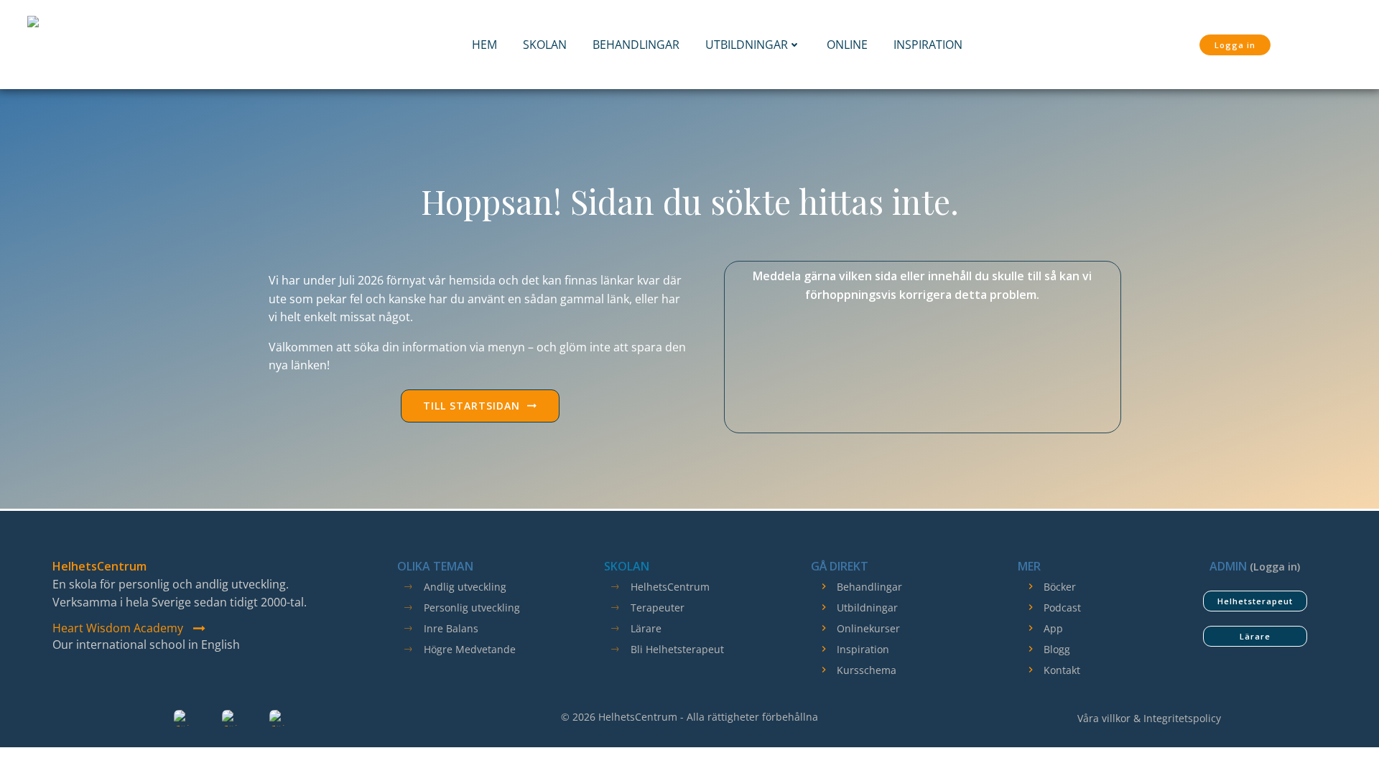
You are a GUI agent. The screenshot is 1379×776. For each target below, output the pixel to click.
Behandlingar (636, 44)
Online (847, 44)
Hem (484, 44)
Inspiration (927, 44)
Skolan (545, 44)
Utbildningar (746, 44)
